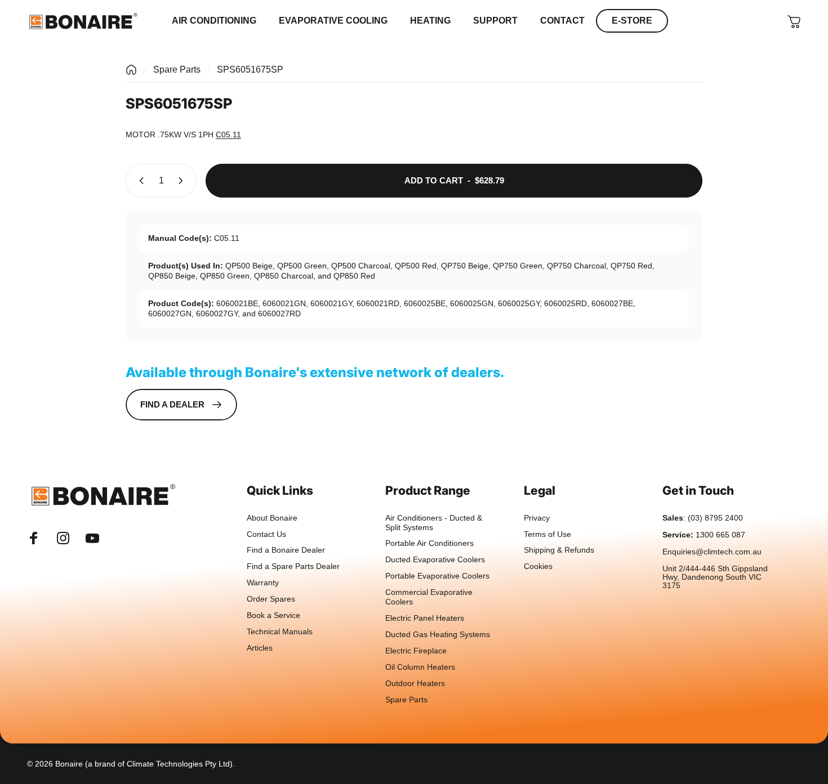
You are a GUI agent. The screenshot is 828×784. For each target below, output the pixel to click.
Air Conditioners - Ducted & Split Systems (433, 523)
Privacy (537, 518)
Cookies (538, 566)
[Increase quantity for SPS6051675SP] (183, 180)
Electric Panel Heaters (424, 618)
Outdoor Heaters (415, 683)
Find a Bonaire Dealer (286, 550)
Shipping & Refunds (559, 550)
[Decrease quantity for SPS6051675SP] (139, 180)
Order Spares (271, 599)
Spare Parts (177, 69)
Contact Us (266, 534)
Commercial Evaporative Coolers (429, 597)
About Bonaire (272, 518)
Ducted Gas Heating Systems (437, 634)
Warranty (263, 583)
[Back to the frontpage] (131, 69)
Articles (260, 648)
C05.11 (228, 134)
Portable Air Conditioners (429, 543)
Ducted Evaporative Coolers (435, 559)
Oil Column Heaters (420, 667)
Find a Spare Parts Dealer (293, 566)
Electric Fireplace (416, 651)
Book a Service (273, 615)
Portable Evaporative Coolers (437, 576)
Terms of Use (547, 534)
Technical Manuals (280, 632)
